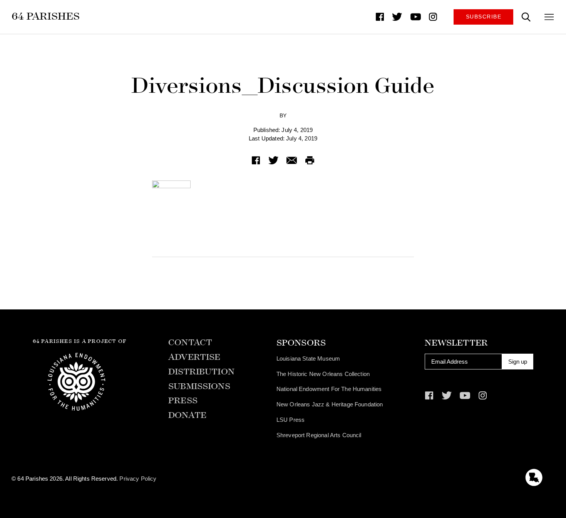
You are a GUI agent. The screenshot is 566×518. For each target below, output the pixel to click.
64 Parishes (46, 16)
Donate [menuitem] (187, 415)
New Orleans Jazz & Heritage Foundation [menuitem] (329, 404)
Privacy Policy (137, 478)
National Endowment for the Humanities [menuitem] (329, 389)
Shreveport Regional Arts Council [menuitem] (319, 435)
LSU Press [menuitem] (290, 419)
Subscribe (484, 17)
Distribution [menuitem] (201, 372)
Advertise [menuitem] (194, 357)
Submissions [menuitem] (199, 386)
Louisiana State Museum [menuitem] (308, 358)
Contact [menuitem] (190, 342)
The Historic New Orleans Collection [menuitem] (323, 374)
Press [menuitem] (183, 400)
